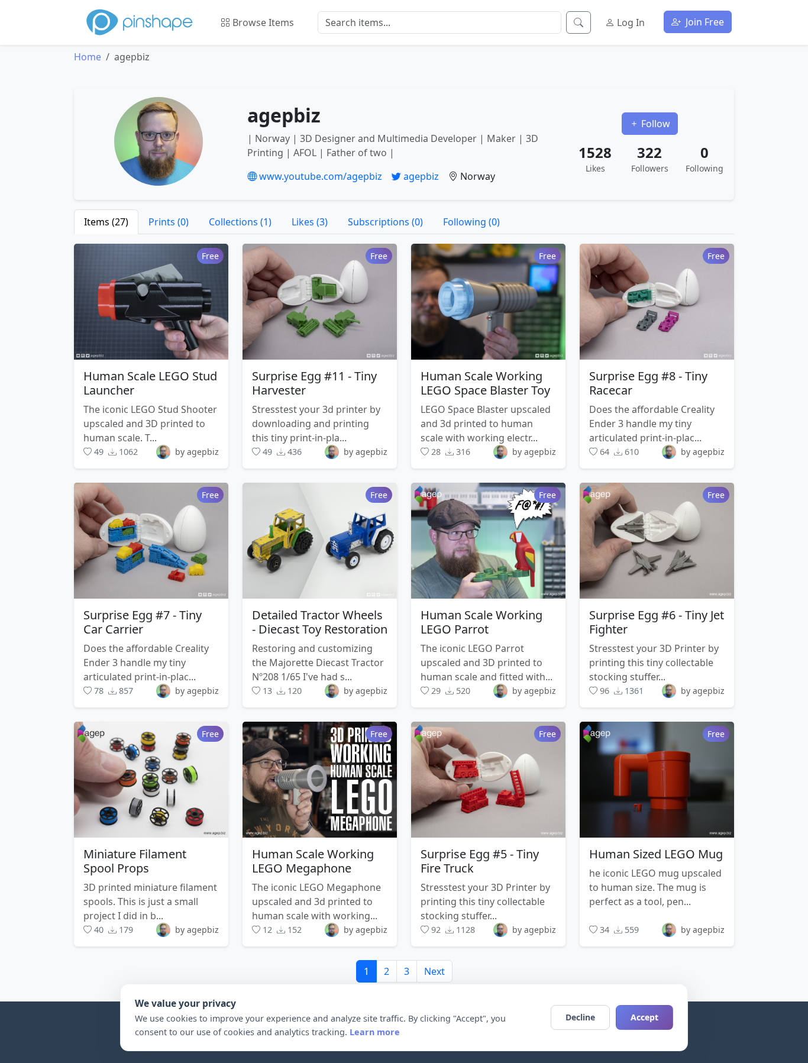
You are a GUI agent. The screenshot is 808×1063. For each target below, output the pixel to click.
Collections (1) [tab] (240, 221)
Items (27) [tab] (106, 221)
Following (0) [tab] (471, 221)
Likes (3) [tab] (310, 221)
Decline (580, 1017)
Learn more (375, 1032)
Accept (644, 1017)
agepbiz (420, 176)
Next (434, 971)
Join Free (703, 21)
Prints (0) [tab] (168, 221)
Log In (630, 22)
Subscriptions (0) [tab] (385, 221)
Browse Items (262, 22)
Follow (654, 123)
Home (87, 56)
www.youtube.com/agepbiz (319, 176)
